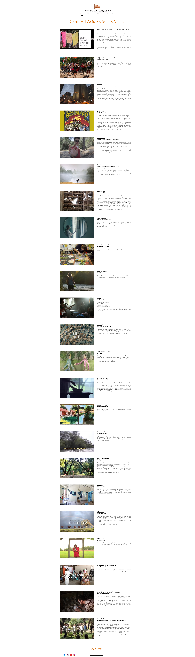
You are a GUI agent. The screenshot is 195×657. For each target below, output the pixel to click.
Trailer (101, 218)
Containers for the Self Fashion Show (106, 565)
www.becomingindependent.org (108, 361)
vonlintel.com (109, 493)
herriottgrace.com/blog (102, 385)
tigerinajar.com (124, 386)
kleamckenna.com (101, 493)
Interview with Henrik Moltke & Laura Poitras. (120, 99)
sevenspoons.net (121, 385)
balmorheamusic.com (108, 389)
